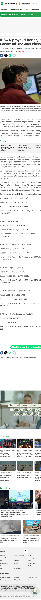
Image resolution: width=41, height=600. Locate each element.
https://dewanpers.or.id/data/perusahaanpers (15, 590)
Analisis (16, 560)
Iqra (15, 558)
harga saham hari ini (30, 357)
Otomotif (30, 14)
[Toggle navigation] (2, 3)
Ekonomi (7, 35)
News (2, 560)
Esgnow (2, 566)
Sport (29, 560)
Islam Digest (31, 558)
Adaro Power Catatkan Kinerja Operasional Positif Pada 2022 (24, 148)
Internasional (4, 563)
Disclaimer (3, 580)
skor (26, 9)
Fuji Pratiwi (21, 51)
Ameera (2, 555)
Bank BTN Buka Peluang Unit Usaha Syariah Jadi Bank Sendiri (7, 148)
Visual (16, 566)
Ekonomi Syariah (16, 9)
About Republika (5, 577)
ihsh (2, 357)
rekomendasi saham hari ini (13, 357)
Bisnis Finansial (32, 563)
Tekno (16, 563)
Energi (10, 14)
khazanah (35, 9)
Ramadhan (17, 568)
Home (1, 35)
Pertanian (23, 14)
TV (1, 568)
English (30, 566)
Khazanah (3, 558)
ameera (4, 9)
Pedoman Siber (32, 577)
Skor (29, 555)
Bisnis (16, 14)
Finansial (4, 14)
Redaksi (16, 577)
